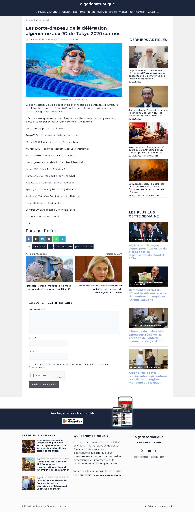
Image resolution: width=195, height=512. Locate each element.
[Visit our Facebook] (143, 450)
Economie (79, 12)
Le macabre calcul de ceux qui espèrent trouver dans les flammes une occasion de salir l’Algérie (146, 188)
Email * (33, 351)
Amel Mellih (39, 246)
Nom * (32, 338)
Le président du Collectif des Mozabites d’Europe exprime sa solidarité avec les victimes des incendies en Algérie (147, 74)
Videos (123, 12)
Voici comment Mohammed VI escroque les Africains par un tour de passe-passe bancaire (146, 150)
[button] (158, 12)
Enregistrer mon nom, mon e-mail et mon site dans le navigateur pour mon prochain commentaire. (70, 365)
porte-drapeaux (83, 246)
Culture (102, 12)
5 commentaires (150, 156)
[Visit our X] (155, 450)
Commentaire (37, 309)
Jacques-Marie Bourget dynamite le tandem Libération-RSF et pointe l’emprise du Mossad (148, 113)
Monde (91, 12)
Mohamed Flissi (64, 246)
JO (50, 246)
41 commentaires (151, 195)
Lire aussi (43, 20)
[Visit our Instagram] (149, 450)
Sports (113, 12)
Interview (65, 12)
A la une (52, 12)
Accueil (41, 12)
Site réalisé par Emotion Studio (158, 506)
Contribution (137, 12)
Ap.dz (151, 12)
